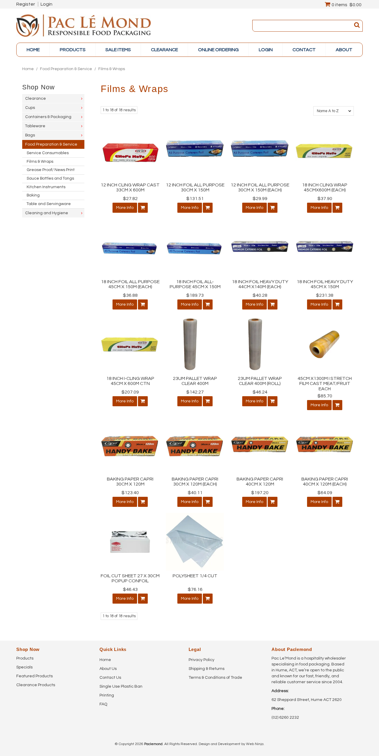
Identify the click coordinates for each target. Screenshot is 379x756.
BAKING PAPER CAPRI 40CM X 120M (260, 482)
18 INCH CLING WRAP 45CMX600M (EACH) (324, 188)
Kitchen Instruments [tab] (46, 187)
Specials (24, 667)
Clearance (164, 49)
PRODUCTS (73, 49)
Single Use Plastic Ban (120, 686)
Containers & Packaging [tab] (48, 117)
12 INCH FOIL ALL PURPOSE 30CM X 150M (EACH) (260, 188)
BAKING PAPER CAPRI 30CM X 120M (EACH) (195, 482)
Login (46, 4)
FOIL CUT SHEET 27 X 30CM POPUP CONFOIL (130, 578)
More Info (125, 208)
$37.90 (324, 198)
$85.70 (324, 396)
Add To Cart (143, 208)
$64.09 (324, 492)
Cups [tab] (30, 108)
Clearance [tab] (35, 98)
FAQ (103, 704)
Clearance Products (35, 685)
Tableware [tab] (35, 126)
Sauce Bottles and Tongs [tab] (50, 178)
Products (24, 658)
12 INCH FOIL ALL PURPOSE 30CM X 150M (195, 188)
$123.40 (130, 492)
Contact (304, 49)
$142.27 (195, 392)
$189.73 (195, 295)
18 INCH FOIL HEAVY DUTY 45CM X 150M (325, 284)
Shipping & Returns (206, 669)
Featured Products (34, 676)
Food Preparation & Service (66, 69)
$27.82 (130, 198)
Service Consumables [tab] (48, 153)
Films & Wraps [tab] (40, 161)
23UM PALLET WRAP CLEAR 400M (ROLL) (260, 381)
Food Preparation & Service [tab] (51, 144)
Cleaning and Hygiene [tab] (46, 213)
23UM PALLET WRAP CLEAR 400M (195, 381)
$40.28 (260, 295)
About (344, 49)
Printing (106, 695)
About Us (108, 669)
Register (25, 4)
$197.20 (260, 492)
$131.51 (195, 198)
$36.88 (130, 295)
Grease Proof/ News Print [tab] (51, 170)
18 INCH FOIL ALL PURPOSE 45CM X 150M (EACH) (130, 284)
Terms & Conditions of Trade (215, 678)
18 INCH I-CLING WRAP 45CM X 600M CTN (130, 381)
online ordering (218, 49)
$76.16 (195, 589)
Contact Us (110, 678)
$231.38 (324, 295)
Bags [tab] (30, 135)
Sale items (118, 49)
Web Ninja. (255, 744)
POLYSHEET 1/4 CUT (195, 575)
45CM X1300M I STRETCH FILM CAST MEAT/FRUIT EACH (325, 383)
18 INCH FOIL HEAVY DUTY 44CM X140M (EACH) (260, 284)
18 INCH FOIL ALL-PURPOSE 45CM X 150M (195, 284)
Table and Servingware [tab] (49, 204)
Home (33, 49)
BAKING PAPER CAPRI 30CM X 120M (130, 482)
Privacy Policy (201, 660)
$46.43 (130, 589)
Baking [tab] (33, 195)
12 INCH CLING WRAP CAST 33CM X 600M (130, 188)
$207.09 (130, 392)
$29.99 (260, 198)
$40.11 (195, 492)
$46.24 (260, 392)
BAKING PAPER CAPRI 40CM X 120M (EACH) (324, 482)
